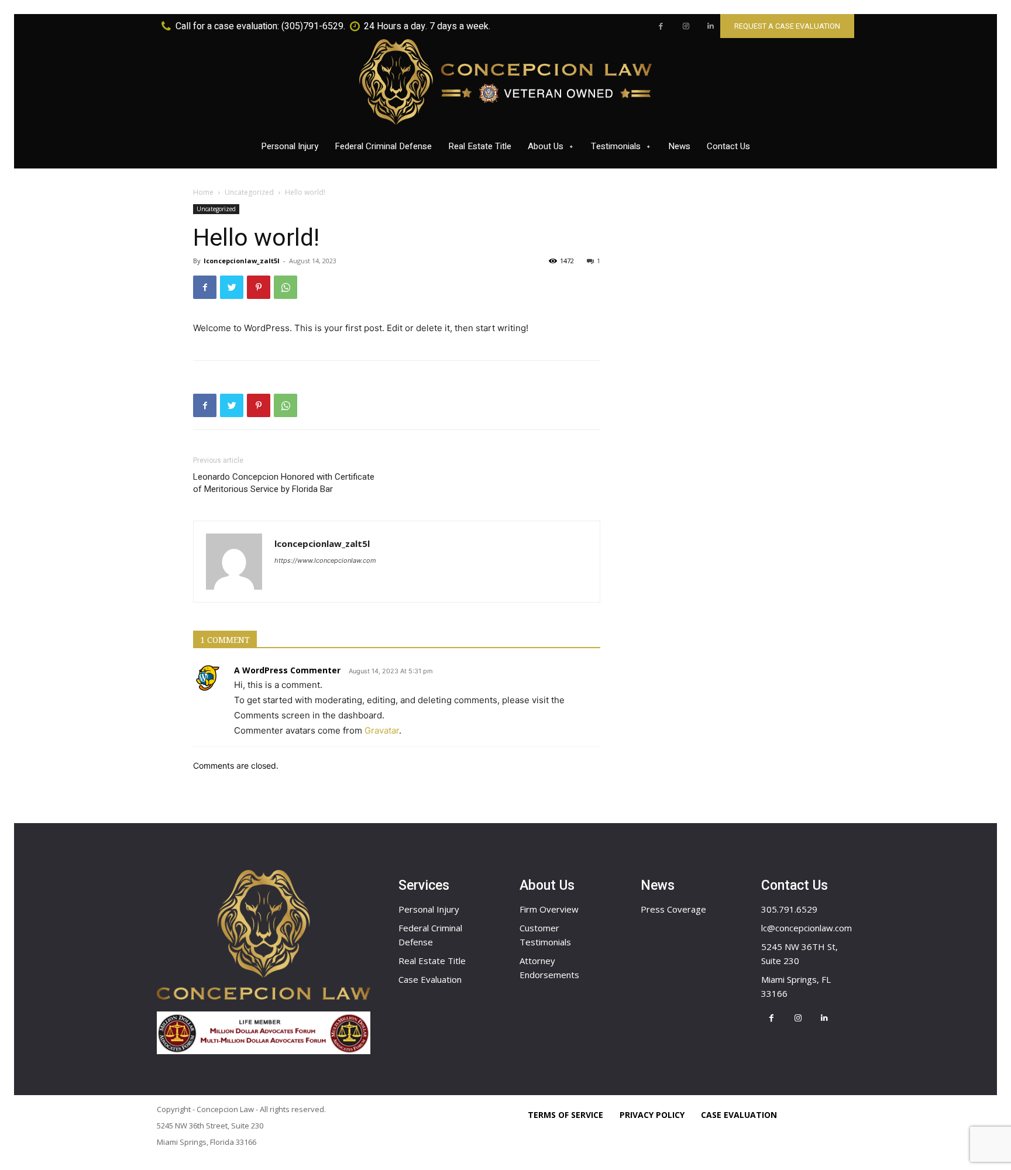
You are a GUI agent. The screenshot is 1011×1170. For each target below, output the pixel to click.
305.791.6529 (789, 909)
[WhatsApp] (285, 287)
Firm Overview (549, 909)
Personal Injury (428, 909)
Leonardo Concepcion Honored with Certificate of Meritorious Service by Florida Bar (283, 483)
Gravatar (381, 730)
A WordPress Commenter (287, 670)
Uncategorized (249, 192)
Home (203, 192)
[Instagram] (686, 26)
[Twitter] (231, 287)
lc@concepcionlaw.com (806, 928)
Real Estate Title (432, 960)
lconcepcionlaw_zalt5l (242, 260)
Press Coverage (673, 909)
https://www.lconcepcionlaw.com (325, 560)
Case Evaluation (430, 979)
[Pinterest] (258, 287)
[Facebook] (660, 26)
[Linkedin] (710, 26)
